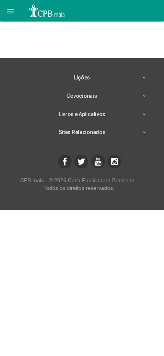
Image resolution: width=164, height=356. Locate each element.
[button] (11, 11)
